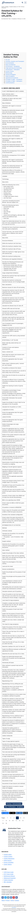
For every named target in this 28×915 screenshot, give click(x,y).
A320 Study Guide (8, 872)
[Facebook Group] (16, 897)
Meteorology (9, 73)
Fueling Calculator (8, 880)
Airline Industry (8, 860)
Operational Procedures (12, 77)
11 (16, 820)
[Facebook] (3, 897)
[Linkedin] (11, 897)
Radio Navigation (10, 76)
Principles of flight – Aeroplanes (14, 79)
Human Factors (10, 71)
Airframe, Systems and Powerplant (15, 61)
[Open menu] (25, 3)
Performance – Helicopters (13, 69)
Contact (17, 900)
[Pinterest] (14, 897)
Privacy (8, 900)
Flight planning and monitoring (14, 68)
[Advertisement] (14, 36)
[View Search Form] (22, 2)
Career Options (8, 864)
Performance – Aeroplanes (13, 66)
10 (12, 820)
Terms (12, 900)
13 (22, 820)
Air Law (8, 59)
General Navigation (11, 74)
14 (3, 823)
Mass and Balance (10, 64)
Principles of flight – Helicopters (14, 81)
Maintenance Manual (9, 876)
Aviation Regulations (9, 858)
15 (6, 823)
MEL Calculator (8, 882)
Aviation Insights (8, 856)
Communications (10, 82)
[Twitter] (5, 897)
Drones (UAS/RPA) (8, 862)
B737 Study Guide (8, 874)
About (3, 900)
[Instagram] (8, 897)
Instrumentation (10, 63)
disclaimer (14, 907)
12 (19, 820)
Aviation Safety (8, 854)
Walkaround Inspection (10, 878)
